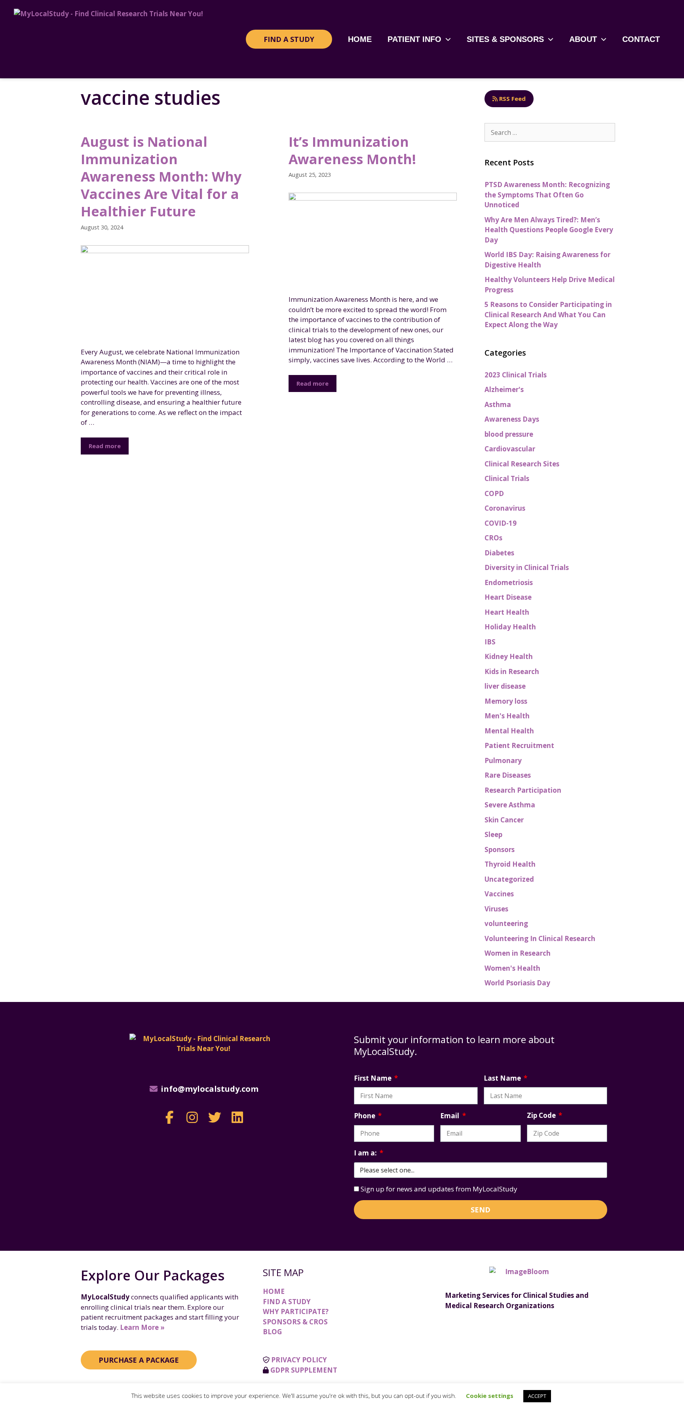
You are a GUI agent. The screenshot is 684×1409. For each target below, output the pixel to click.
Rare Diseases (507, 775)
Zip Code (542, 1115)
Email (450, 1115)
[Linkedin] (237, 1117)
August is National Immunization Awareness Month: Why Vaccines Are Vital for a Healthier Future (161, 177)
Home (360, 39)
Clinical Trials (506, 478)
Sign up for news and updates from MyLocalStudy (439, 1188)
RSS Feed (512, 98)
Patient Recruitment (519, 745)
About (583, 39)
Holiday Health (510, 626)
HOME (274, 1291)
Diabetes (499, 552)
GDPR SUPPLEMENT (303, 1370)
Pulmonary (503, 760)
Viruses (496, 908)
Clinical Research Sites (521, 463)
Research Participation (522, 790)
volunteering (506, 923)
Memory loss (505, 701)
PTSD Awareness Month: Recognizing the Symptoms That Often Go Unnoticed (547, 194)
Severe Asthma (509, 804)
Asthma (497, 404)
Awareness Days (511, 419)
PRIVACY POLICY (299, 1359)
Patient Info (414, 39)
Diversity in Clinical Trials (526, 567)
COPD (494, 493)
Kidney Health (508, 656)
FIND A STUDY (287, 1301)
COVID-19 (500, 523)
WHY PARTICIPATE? (296, 1311)
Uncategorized (509, 879)
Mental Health (509, 730)
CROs (493, 537)
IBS (490, 641)
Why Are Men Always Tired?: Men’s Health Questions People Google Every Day (548, 229)
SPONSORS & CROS (295, 1321)
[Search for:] (549, 132)
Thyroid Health (510, 864)
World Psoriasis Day (517, 982)
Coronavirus (504, 508)
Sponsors (499, 849)
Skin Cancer (504, 819)
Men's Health (507, 715)
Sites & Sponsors (505, 39)
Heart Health (506, 612)
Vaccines (499, 893)
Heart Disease (508, 597)
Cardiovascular (509, 448)
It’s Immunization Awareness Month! (352, 150)
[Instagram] (192, 1117)
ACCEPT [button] (537, 1396)
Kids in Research (511, 671)
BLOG (272, 1331)
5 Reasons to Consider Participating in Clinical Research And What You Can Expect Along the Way (548, 314)
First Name (373, 1078)
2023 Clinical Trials (515, 374)
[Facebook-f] (169, 1117)
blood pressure (508, 434)
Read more (105, 446)
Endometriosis (508, 582)
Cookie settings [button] (489, 1396)
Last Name (503, 1078)
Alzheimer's (504, 389)
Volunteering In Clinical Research (539, 938)
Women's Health (512, 968)
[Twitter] (214, 1117)
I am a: (366, 1152)
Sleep (493, 834)
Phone (365, 1115)
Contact (641, 39)
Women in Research (517, 953)
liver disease (505, 686)
